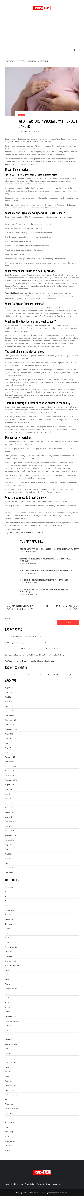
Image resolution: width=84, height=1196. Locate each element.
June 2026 (8, 692)
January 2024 (9, 817)
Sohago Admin (26, 552)
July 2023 (8, 845)
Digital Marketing (11, 947)
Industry (8, 1025)
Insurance (8, 1030)
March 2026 (9, 706)
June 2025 (8, 743)
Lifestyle (8, 1053)
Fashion (8, 975)
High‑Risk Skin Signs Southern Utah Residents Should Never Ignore (44, 580)
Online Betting (10, 1085)
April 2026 (8, 702)
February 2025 (10, 757)
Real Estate (9, 1113)
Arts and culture (10, 910)
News (7, 1076)
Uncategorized (10, 1141)
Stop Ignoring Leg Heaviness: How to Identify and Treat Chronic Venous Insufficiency (45, 560)
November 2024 (10, 771)
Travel (7, 1136)
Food (7, 998)
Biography (8, 924)
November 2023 (10, 826)
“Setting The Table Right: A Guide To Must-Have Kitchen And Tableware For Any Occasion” (45, 675)
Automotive (9, 915)
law (6, 1049)
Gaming (8, 1007)
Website (8, 1150)
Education (8, 956)
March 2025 (9, 752)
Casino (7, 933)
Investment (9, 1035)
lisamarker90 (25, 131)
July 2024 (8, 789)
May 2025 (8, 748)
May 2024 (8, 798)
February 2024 (10, 812)
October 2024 (10, 775)
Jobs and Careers (11, 1044)
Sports (7, 1127)
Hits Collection (10, 1016)
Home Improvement (12, 1021)
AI (6, 892)
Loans (7, 1058)
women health (37, 532)
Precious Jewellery (11, 1109)
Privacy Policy (30, 1184)
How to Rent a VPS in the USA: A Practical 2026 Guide (23, 637)
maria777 (8, 675)
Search (7, 618)
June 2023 (8, 849)
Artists (7, 905)
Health (21, 115)
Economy (8, 952)
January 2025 (9, 762)
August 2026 (9, 688)
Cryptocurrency (10, 942)
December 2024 (10, 766)
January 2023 (9, 872)
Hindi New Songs (17, 1184)
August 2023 (9, 840)
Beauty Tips (9, 919)
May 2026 (8, 697)
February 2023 (10, 868)
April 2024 (8, 803)
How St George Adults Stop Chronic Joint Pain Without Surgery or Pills (46, 570)
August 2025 (9, 734)
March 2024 (9, 808)
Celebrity (8, 938)
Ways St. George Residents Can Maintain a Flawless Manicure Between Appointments (44, 591)
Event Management (12, 965)
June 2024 (8, 794)
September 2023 (11, 835)
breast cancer (57, 525)
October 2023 (10, 831)
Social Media (9, 1122)
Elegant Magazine (51, 1193)
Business (8, 929)
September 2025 (11, 729)
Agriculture (9, 887)
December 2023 (10, 822)
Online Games (10, 1090)
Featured (8, 979)
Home (7, 1184)
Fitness (7, 993)
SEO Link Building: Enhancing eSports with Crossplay (24, 607)
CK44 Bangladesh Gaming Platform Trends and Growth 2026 (26, 643)
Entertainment (10, 961)
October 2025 (10, 725)
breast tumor (26, 532)
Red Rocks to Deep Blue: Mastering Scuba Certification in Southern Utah (30, 661)
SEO (6, 1118)
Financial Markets (11, 989)
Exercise (8, 970)
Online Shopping (11, 1095)
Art (6, 901)
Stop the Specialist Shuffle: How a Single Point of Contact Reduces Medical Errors (49, 549)
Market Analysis (10, 1062)
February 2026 (10, 711)
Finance (8, 984)
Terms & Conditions (43, 1184)
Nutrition (8, 1081)
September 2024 (11, 780)
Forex (7, 1002)
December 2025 (10, 720)
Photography (10, 1104)
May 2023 (8, 854)
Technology (9, 1132)
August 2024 (9, 785)
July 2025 (8, 738)
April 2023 (8, 858)
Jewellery (8, 1039)
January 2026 (9, 715)
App (6, 896)
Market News (9, 1067)
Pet (6, 1099)
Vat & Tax (8, 1146)
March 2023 (9, 863)
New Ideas (8, 1072)
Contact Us (56, 1184)
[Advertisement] (42, 31)
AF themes (64, 1193)
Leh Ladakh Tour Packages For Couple (59, 607)
